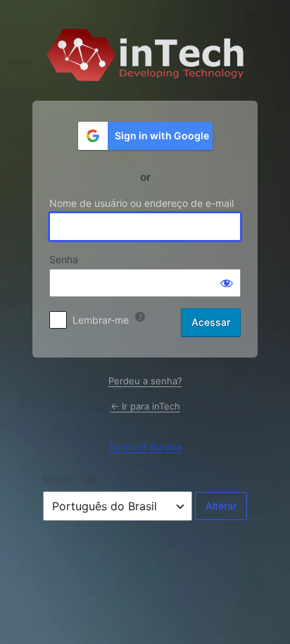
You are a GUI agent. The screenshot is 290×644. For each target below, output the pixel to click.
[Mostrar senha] (227, 283)
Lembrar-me (100, 320)
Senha (63, 259)
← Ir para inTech (145, 406)
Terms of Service (145, 447)
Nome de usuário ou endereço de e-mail (141, 203)
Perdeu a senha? (145, 380)
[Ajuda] (140, 316)
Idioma (58, 479)
